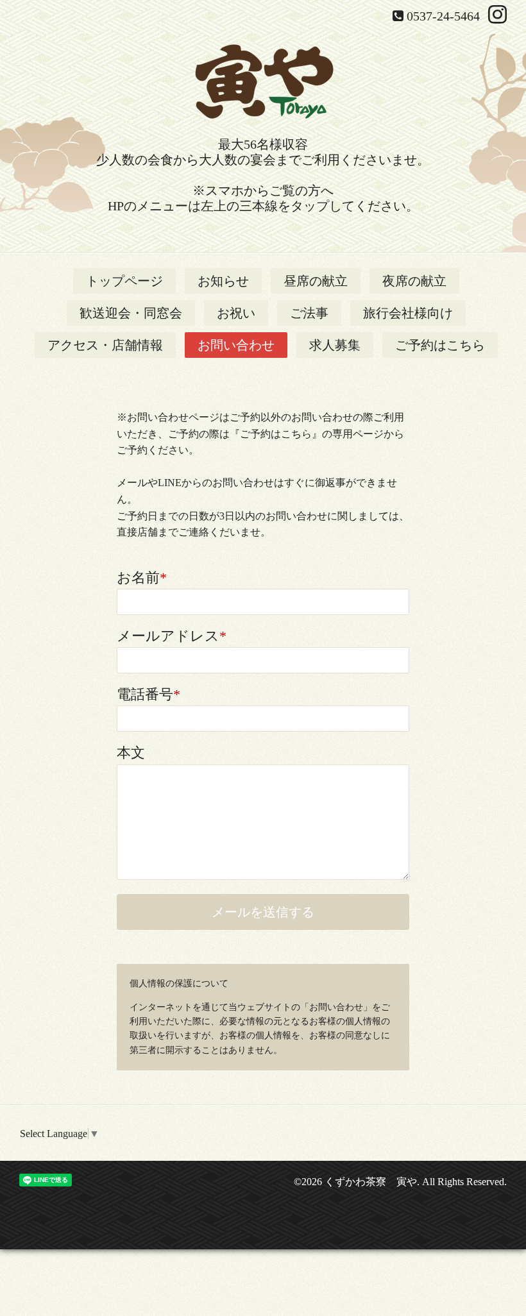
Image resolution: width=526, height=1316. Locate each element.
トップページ (124, 281)
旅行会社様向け (408, 313)
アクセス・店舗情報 (105, 345)
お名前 (142, 577)
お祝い (236, 313)
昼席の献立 (316, 281)
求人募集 (335, 345)
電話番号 (148, 694)
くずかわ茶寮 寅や (371, 1181)
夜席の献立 (414, 281)
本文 (131, 753)
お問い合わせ (236, 345)
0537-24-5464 (443, 16)
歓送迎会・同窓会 (131, 313)
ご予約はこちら (440, 345)
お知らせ (223, 281)
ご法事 (309, 313)
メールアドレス (171, 636)
